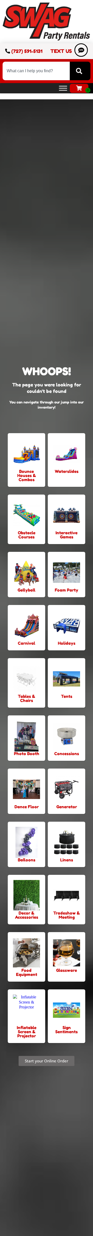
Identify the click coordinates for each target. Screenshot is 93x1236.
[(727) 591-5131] (7, 51)
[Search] (80, 71)
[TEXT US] (81, 50)
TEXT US (61, 51)
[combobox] (36, 71)
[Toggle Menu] (63, 88)
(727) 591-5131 (26, 51)
